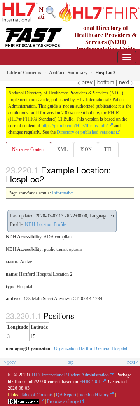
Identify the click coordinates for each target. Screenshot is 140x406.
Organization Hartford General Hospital (90, 348)
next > (126, 82)
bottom (105, 82)
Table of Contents (37, 394)
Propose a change (63, 401)
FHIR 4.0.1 (90, 381)
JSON (86, 149)
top (71, 362)
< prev (85, 82)
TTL (108, 149)
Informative (63, 193)
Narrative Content (28, 149)
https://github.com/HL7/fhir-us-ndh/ (75, 125)
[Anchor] (48, 178)
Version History (94, 394)
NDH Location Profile (45, 224)
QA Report (66, 394)
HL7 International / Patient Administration (70, 375)
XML (62, 149)
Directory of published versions (86, 132)
